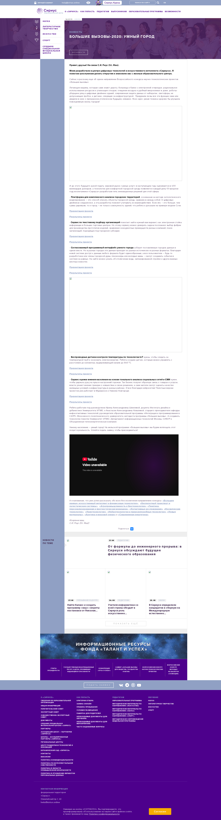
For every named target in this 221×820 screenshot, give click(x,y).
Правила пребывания (87, 707)
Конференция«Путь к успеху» (104, 669)
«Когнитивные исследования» (146, 509)
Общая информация (50, 706)
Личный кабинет (45, 3)
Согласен (160, 811)
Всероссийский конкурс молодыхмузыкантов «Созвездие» (173, 669)
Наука (46, 21)
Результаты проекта (80, 217)
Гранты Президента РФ (53, 669)
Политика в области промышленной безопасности (56, 769)
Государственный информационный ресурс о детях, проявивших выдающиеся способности (79, 669)
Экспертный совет (50, 712)
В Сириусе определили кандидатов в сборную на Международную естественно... (164, 609)
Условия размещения (87, 710)
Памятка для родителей (89, 713)
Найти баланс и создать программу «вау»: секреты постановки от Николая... (83, 608)
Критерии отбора (85, 701)
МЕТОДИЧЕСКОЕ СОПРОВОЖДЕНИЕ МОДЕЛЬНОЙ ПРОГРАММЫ (127, 720)
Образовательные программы (127, 701)
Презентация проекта (81, 211)
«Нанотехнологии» (95, 512)
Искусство (49, 34)
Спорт (47, 40)
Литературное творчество (52, 28)
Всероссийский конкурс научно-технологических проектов (152, 669)
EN (165, 3)
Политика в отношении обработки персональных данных (58, 774)
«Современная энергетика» (133, 514)
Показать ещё (125, 623)
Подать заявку (99, 685)
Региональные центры (52, 742)
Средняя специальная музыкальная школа (51, 49)
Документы (46, 720)
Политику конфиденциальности (104, 814)
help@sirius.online (71, 3)
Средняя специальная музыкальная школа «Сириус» (56, 724)
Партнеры (46, 729)
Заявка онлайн (84, 704)
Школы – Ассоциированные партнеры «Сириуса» (54, 738)
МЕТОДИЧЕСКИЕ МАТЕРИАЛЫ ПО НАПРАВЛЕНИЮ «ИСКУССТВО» (127, 705)
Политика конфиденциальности (57, 760)
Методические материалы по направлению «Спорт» (127, 715)
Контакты (46, 753)
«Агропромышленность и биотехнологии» (122, 506)
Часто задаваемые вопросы (90, 727)
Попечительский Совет (52, 709)
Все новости (78, 52)
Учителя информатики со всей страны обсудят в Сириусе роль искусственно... (123, 609)
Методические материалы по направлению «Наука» (127, 710)
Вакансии (46, 757)
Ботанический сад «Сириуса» (55, 750)
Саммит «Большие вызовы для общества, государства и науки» (126, 669)
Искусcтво (153, 707)
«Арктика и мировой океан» (100, 514)
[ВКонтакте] (131, 528)
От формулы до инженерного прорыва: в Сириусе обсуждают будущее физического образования (145, 550)
